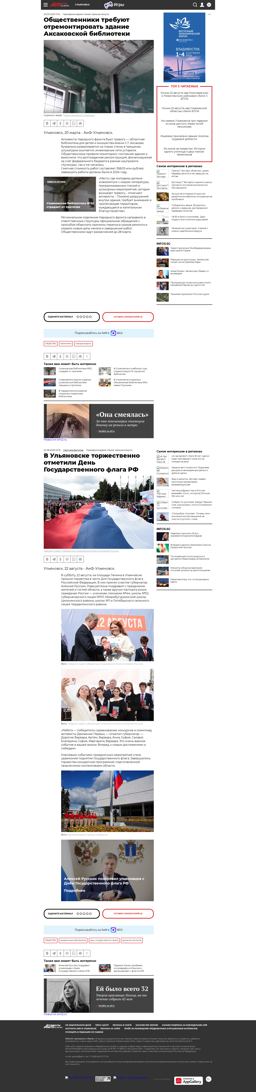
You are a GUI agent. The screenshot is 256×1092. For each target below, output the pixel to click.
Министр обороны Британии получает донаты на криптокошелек (190, 569)
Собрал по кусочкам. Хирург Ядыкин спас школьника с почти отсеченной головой (192, 505)
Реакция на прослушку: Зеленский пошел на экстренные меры (189, 260)
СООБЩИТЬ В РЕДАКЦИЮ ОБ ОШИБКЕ (84, 1032)
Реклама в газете (122, 1025)
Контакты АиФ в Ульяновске (80, 1029)
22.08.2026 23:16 (52, 450)
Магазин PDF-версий (147, 1025)
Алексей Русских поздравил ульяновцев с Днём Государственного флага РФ (104, 881)
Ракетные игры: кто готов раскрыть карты (189, 580)
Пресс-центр (102, 1025)
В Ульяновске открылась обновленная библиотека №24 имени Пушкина (131, 382)
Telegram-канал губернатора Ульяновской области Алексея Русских (81, 551)
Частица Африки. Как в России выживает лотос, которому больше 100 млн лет (191, 493)
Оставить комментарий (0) (128, 317)
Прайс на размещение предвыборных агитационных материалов (160, 1029)
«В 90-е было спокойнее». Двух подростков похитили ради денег (190, 218)
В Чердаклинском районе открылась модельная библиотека (73, 394)
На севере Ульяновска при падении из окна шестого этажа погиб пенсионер (184, 123)
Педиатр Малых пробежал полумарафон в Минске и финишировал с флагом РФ (129, 968)
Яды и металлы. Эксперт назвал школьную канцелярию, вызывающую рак (189, 482)
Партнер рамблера (162, 1079)
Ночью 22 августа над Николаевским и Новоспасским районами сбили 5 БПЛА (184, 95)
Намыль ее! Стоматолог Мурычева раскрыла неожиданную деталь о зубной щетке (190, 470)
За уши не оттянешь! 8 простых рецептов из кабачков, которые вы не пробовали (192, 196)
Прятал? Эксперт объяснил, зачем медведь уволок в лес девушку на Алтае (190, 173)
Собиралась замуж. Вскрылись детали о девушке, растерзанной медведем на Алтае (189, 208)
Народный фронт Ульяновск (79, 115)
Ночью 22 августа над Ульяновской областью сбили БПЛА (184, 110)
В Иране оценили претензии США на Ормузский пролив (190, 546)
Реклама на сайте (110, 1029)
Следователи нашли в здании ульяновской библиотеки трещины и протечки (75, 382)
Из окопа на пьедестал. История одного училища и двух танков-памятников (184, 151)
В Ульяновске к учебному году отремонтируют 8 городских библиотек (130, 371)
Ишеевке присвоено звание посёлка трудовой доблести (184, 138)
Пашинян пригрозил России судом (189, 294)
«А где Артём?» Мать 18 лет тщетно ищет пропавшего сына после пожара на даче (190, 459)
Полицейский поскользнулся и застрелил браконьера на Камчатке (189, 557)
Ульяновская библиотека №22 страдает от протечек (75, 370)
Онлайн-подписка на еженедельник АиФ (184, 1025)
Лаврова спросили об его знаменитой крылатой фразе (186, 534)
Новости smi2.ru (55, 439)
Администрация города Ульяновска (87, 834)
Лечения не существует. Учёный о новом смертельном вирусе (190, 229)
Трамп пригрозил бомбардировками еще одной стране (190, 249)
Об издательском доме (78, 1025)
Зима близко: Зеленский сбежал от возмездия (189, 272)
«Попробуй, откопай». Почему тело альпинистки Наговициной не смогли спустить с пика (191, 516)
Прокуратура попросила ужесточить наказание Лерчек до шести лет (190, 283)
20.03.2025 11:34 (52, 14)
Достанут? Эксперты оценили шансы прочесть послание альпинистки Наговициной (192, 185)
